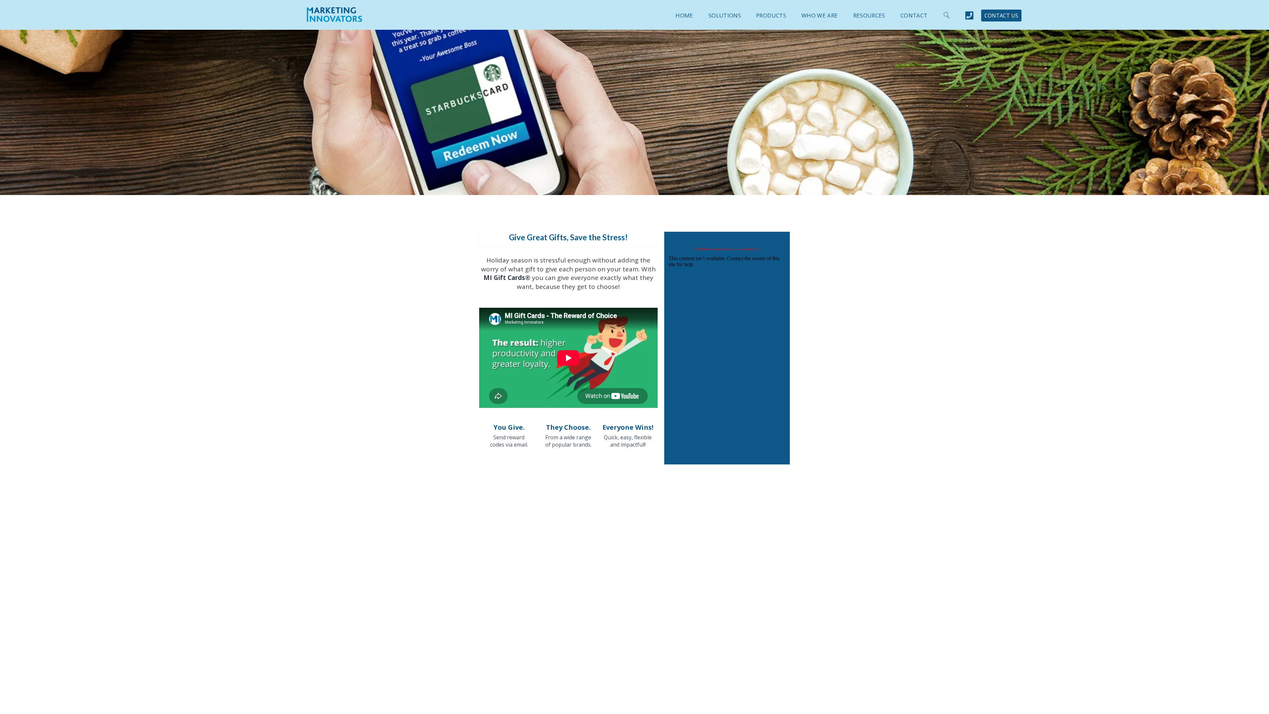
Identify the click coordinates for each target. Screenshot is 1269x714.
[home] (334, 18)
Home (684, 15)
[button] (717, 14)
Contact (914, 15)
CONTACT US (1001, 15)
